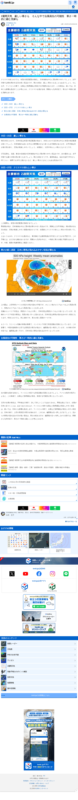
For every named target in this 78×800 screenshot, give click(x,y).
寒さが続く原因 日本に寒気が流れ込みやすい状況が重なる (26, 111)
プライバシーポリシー (36, 781)
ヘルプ (47, 783)
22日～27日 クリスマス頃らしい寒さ (18, 107)
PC (44, 776)
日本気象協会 (42, 786)
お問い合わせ (40, 783)
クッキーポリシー (49, 781)
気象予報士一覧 (72, 521)
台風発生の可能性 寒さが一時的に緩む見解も (21, 114)
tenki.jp (7, 2)
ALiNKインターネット (41, 788)
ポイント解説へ (7, 99)
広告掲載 (32, 783)
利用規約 (26, 781)
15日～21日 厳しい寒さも (14, 104)
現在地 (73, 8)
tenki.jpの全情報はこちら (40, 695)
